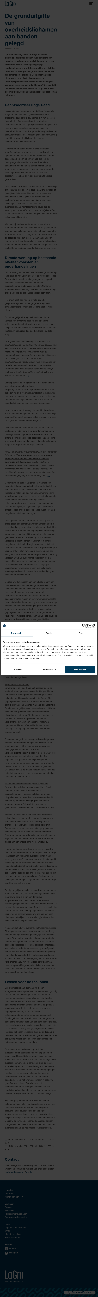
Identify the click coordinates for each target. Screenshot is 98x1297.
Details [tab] (49, 633)
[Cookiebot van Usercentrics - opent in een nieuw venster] (84, 626)
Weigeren (18, 669)
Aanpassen (48, 669)
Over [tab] (81, 633)
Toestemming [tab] (17, 633)
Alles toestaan (80, 669)
